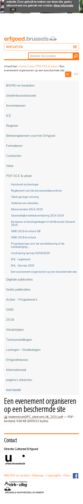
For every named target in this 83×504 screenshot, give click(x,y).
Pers (67, 475)
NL (68, 74)
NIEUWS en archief (16, 475)
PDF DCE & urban (47, 66)
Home (22, 66)
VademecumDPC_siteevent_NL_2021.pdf (35, 417)
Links (31, 66)
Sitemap (37, 475)
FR (76, 74)
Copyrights (53, 475)
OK (13, 9)
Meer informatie (63, 5)
